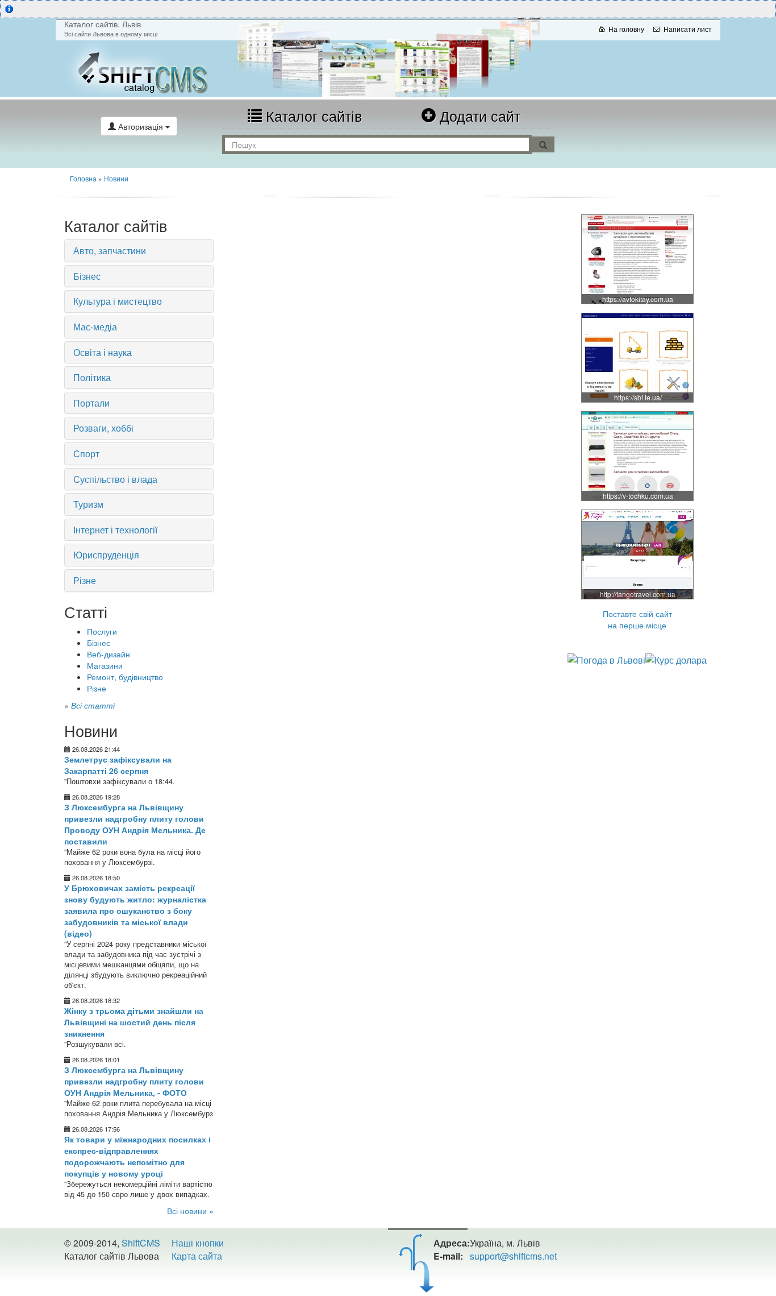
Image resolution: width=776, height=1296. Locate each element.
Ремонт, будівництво (125, 676)
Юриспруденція (106, 554)
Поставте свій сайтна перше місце (637, 619)
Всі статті (93, 705)
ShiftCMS (141, 1242)
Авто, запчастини (109, 250)
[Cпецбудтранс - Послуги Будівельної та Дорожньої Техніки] (638, 357)
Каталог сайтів (312, 115)
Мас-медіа (95, 326)
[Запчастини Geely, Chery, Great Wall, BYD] (638, 258)
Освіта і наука (102, 352)
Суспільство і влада (115, 479)
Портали (91, 402)
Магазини (105, 665)
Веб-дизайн (108, 654)
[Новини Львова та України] (166, 68)
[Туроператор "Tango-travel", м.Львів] (638, 554)
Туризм (88, 504)
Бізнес (87, 276)
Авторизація (140, 126)
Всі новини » (190, 1210)
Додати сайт (478, 115)
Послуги (102, 631)
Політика (92, 377)
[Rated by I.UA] (89, 1278)
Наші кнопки (198, 1242)
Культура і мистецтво (117, 301)
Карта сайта (197, 1255)
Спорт (86, 453)
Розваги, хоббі (103, 427)
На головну (626, 29)
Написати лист (688, 29)
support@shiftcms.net (513, 1255)
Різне (84, 580)
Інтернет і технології (115, 529)
